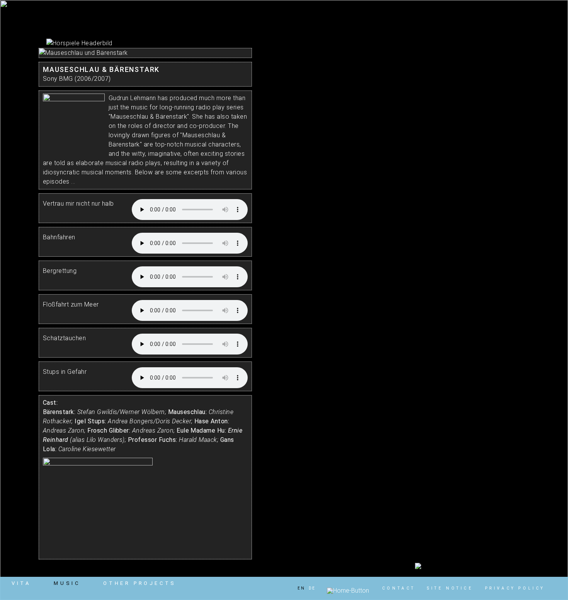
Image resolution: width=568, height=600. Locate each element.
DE (312, 588)
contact (398, 588)
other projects (139, 583)
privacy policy (515, 588)
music (67, 583)
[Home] (348, 590)
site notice (450, 588)
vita (21, 583)
